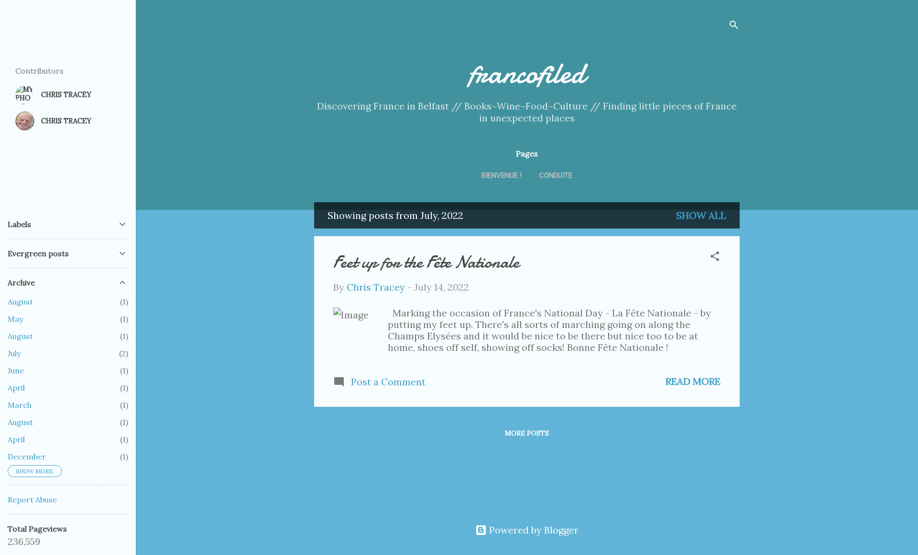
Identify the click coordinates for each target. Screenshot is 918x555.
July (14, 353)
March (20, 405)
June (16, 370)
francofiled (527, 73)
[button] (715, 257)
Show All (701, 215)
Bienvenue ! (501, 175)
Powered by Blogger (533, 530)
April (16, 387)
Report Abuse (32, 499)
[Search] (734, 26)
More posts (527, 433)
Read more (693, 381)
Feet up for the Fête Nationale (426, 262)
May (15, 319)
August (20, 301)
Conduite (555, 175)
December (27, 456)
